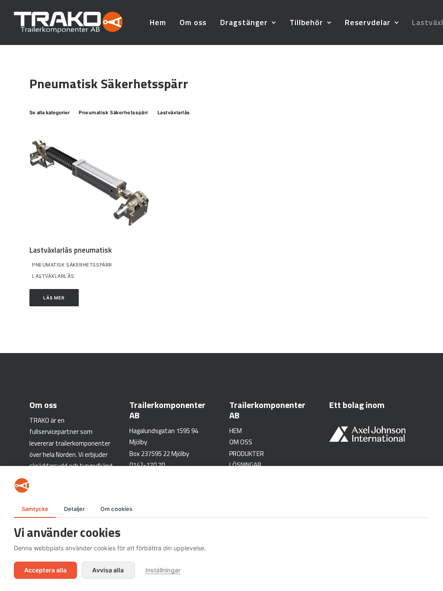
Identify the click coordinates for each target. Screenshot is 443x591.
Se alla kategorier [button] (49, 112)
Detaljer (74, 508)
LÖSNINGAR (245, 465)
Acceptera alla (45, 570)
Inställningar (162, 570)
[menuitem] (158, 22)
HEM (235, 431)
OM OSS (240, 442)
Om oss (193, 22)
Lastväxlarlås (53, 276)
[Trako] (68, 22)
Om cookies (116, 508)
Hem (158, 22)
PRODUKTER (246, 454)
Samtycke (35, 508)
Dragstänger (244, 22)
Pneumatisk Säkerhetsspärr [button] (113, 112)
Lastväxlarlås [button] (173, 112)
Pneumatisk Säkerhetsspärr (72, 265)
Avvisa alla (108, 570)
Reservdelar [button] (368, 22)
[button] (90, 181)
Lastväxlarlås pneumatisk (70, 250)
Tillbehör (306, 22)
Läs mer (54, 297)
